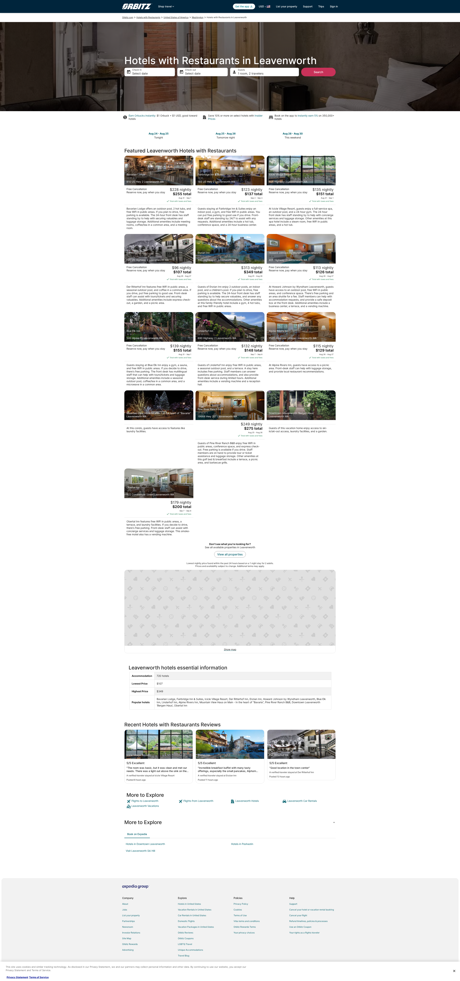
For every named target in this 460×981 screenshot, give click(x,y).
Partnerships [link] (128, 921)
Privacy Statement (17, 977)
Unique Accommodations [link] (190, 949)
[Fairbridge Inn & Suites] (230, 194)
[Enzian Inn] (230, 272)
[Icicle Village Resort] (301, 194)
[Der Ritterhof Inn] (158, 272)
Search (318, 72)
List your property (286, 6)
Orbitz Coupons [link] (186, 938)
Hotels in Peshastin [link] (242, 843)
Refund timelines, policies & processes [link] (308, 921)
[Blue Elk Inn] (158, 350)
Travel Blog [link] (183, 955)
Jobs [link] (124, 909)
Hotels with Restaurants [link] (148, 17)
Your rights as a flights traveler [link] (304, 932)
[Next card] (333, 135)
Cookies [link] (238, 909)
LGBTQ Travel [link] (185, 944)
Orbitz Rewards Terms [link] (245, 927)
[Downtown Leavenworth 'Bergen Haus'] (301, 428)
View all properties (230, 554)
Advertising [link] (128, 949)
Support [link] (293, 904)
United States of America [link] (176, 17)
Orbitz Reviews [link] (185, 932)
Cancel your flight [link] (298, 915)
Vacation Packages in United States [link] (196, 927)
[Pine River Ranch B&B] (230, 428)
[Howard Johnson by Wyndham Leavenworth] (301, 272)
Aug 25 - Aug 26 (226, 133)
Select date (140, 73)
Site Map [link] (126, 938)
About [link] (125, 904)
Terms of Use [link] (240, 915)
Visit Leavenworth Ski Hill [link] (140, 850)
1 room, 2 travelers (250, 73)
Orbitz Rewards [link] (130, 944)
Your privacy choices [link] (244, 932)
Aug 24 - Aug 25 (159, 133)
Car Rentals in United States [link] (192, 915)
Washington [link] (197, 17)
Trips (321, 6)
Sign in (334, 6)
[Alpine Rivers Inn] (301, 350)
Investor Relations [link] (131, 932)
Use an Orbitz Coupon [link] (300, 927)
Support (307, 6)
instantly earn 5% (308, 115)
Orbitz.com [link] (127, 17)
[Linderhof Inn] (230, 350)
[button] (230, 822)
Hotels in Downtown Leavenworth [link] (145, 843)
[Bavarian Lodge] (158, 194)
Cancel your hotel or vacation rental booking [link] (311, 909)
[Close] (454, 971)
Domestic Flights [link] (186, 921)
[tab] (137, 834)
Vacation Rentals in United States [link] (194, 909)
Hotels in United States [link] (189, 904)
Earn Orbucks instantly (142, 115)
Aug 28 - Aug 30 (293, 133)
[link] (152, 801)
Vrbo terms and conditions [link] (247, 921)
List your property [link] (131, 915)
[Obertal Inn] (158, 503)
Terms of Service (39, 977)
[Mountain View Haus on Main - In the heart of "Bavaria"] (158, 428)
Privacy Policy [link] (241, 904)
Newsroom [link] (127, 927)
